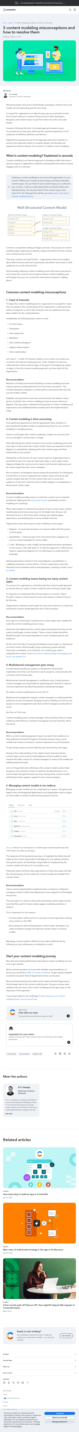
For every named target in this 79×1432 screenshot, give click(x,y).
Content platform (24, 1054)
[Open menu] (73, 10)
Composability (11, 1054)
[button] (39, 1035)
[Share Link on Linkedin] (60, 1053)
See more (8, 1113)
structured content (39, 500)
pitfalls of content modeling (37, 972)
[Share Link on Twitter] (69, 1053)
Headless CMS (37, 1054)
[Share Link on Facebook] (65, 1053)
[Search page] (69, 9)
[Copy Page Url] (55, 1053)
